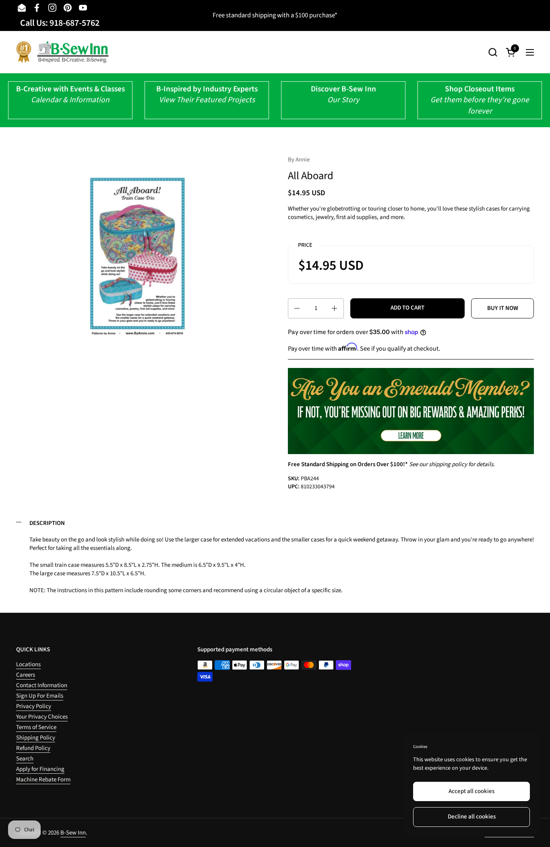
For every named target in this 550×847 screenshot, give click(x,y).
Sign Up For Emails (39, 696)
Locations (28, 664)
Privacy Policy (33, 706)
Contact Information (41, 685)
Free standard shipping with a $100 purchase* (275, 15)
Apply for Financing (40, 769)
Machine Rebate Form (43, 779)
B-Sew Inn (73, 832)
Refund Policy (33, 748)
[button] (493, 52)
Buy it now (502, 308)
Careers (25, 675)
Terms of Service (36, 727)
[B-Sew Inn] (62, 52)
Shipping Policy (35, 737)
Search (24, 758)
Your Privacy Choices (42, 717)
